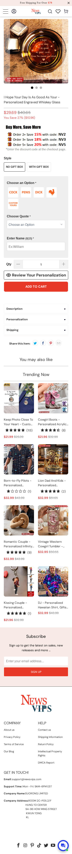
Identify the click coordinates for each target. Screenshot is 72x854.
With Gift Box (39, 166)
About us (9, 729)
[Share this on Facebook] (43, 343)
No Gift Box (14, 166)
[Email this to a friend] (59, 343)
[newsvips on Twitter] (46, 845)
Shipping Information (50, 737)
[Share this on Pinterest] (51, 343)
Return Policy (46, 744)
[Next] (65, 51)
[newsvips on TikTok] (39, 845)
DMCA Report (46, 762)
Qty (8, 264)
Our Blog (9, 751)
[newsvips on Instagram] (25, 845)
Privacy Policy (12, 737)
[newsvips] (36, 11)
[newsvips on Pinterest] (32, 845)
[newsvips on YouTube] (53, 845)
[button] (36, 183)
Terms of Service (14, 744)
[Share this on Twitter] (35, 343)
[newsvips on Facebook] (18, 845)
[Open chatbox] (63, 845)
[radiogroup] (36, 198)
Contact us (44, 729)
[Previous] (7, 51)
